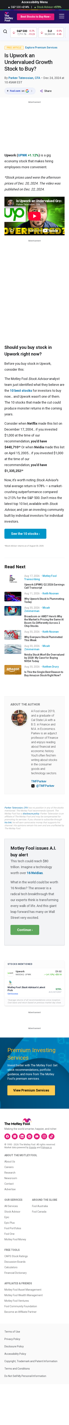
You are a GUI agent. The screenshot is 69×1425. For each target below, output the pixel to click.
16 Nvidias (35, 873)
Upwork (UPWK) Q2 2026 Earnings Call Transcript (44, 586)
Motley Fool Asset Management (22, 1289)
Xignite (32, 1147)
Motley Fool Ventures (16, 1300)
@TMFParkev (45, 786)
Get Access (13, 994)
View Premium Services (31, 1090)
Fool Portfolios (12, 1228)
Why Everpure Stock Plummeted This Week (43, 639)
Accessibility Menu (35, 2)
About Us (9, 1161)
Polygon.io (46, 1147)
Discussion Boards (15, 1261)
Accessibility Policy (15, 1353)
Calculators (10, 1267)
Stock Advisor (12, 1211)
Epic (6, 1217)
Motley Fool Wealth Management (23, 1295)
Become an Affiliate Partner (20, 1312)
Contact (9, 1183)
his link (7, 822)
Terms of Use (12, 1331)
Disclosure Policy (14, 1346)
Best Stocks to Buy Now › (36, 16)
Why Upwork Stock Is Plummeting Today (44, 600)
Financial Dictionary (15, 1273)
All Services (11, 1206)
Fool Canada (39, 1211)
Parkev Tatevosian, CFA (24, 78)
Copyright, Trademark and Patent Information (30, 1361)
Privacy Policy (12, 1339)
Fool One (9, 1234)
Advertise (10, 1189)
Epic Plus (9, 1222)
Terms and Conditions (17, 1368)
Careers (9, 1167)
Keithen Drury (51, 666)
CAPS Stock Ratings (16, 1256)
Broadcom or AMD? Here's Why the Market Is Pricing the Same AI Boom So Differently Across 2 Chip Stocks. (44, 621)
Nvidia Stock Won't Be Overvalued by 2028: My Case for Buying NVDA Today (44, 658)
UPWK (22, 155)
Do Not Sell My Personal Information (25, 1376)
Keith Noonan (51, 593)
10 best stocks (21, 390)
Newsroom (10, 1178)
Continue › (25, 930)
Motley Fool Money (15, 1239)
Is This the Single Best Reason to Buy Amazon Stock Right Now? (43, 674)
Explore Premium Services (41, 47)
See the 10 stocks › (25, 534)
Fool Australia (40, 1206)
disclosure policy (31, 813)
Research (9, 1172)
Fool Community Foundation (20, 1306)
